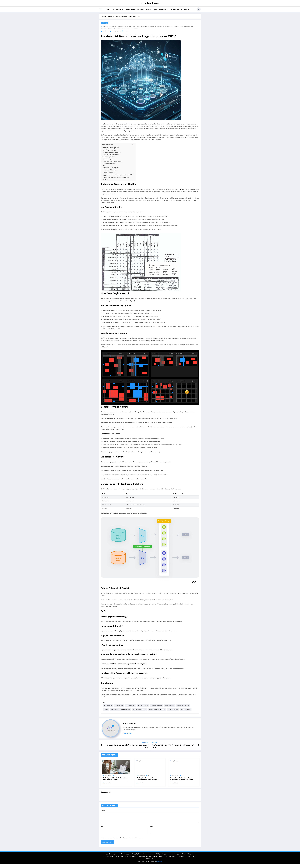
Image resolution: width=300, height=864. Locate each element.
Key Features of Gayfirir (110, 149)
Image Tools (162, 9)
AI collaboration (113, 26)
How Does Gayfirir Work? (109, 151)
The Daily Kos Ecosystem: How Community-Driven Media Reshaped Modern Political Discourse (147, 778)
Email (151, 826)
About (185, 9)
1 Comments (126, 31)
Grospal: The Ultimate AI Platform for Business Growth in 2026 (127, 746)
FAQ (104, 165)
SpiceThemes (159, 861)
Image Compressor (110, 854)
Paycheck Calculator (188, 854)
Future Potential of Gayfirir (109, 163)
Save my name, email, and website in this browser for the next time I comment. (123, 838)
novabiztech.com (150, 3)
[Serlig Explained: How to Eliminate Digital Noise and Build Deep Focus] (116, 767)
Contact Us (149, 859)
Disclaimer (181, 856)
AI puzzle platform (131, 26)
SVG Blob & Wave (130, 856)
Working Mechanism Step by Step (113, 152)
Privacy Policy (191, 856)
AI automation (105, 26)
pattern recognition (126, 28)
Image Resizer (136, 854)
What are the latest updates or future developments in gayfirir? (119, 174)
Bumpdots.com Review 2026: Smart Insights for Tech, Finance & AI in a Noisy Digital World (182, 778)
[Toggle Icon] (100, 9)
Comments (103, 810)
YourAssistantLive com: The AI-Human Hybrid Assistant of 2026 (172, 746)
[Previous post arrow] (101, 745)
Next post (154, 742)
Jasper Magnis (108, 775)
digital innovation (150, 26)
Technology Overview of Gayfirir (111, 147)
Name (102, 826)
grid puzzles (174, 26)
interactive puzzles (182, 26)
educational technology (160, 26)
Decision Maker (108, 856)
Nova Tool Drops (151, 9)
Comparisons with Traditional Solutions (112, 161)
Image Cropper (174, 854)
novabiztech (105, 31)
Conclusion (105, 179)
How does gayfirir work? (110, 169)
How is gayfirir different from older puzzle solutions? (117, 177)
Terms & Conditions (145, 856)
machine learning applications (114, 28)
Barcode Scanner (170, 856)
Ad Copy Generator (162, 854)
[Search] (194, 10)
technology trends (136, 28)
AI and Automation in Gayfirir (112, 154)
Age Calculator (157, 856)
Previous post (144, 742)
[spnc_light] (199, 9)
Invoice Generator (175, 9)
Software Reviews (130, 9)
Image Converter (148, 854)
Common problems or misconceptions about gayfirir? (117, 175)
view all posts (127, 733)
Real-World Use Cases (110, 158)
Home (107, 9)
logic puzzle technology (139, 709)
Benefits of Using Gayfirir (109, 156)
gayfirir (169, 26)
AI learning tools (122, 26)
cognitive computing (141, 26)
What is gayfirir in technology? (112, 167)
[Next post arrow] (198, 745)
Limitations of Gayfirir (108, 160)
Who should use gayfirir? (111, 172)
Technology (140, 9)
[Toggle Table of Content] (132, 145)
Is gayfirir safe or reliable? (111, 170)
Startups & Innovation (117, 9)
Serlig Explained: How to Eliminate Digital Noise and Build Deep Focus (115, 778)
